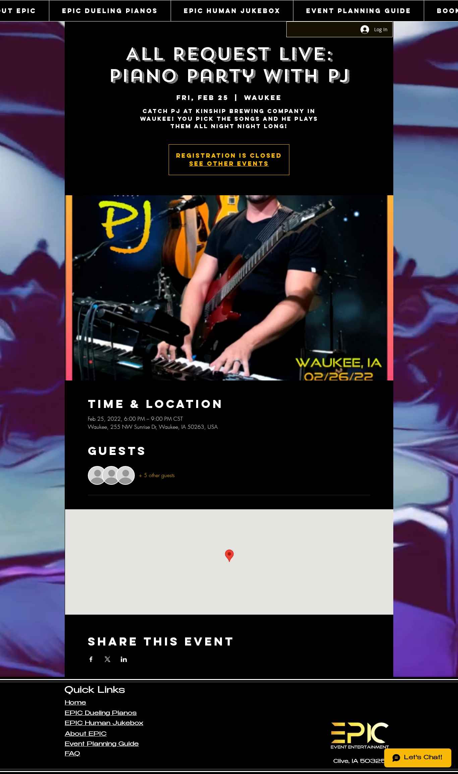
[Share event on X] (107, 659)
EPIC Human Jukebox (104, 724)
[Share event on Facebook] (91, 659)
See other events (229, 163)
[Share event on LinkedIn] (124, 659)
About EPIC (86, 734)
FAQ (72, 754)
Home (75, 703)
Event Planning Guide (102, 744)
